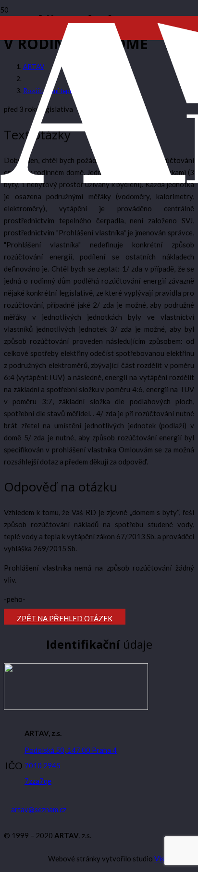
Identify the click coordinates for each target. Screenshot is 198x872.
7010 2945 (43, 765)
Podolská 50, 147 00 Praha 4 (71, 750)
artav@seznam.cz (38, 809)
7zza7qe (38, 781)
